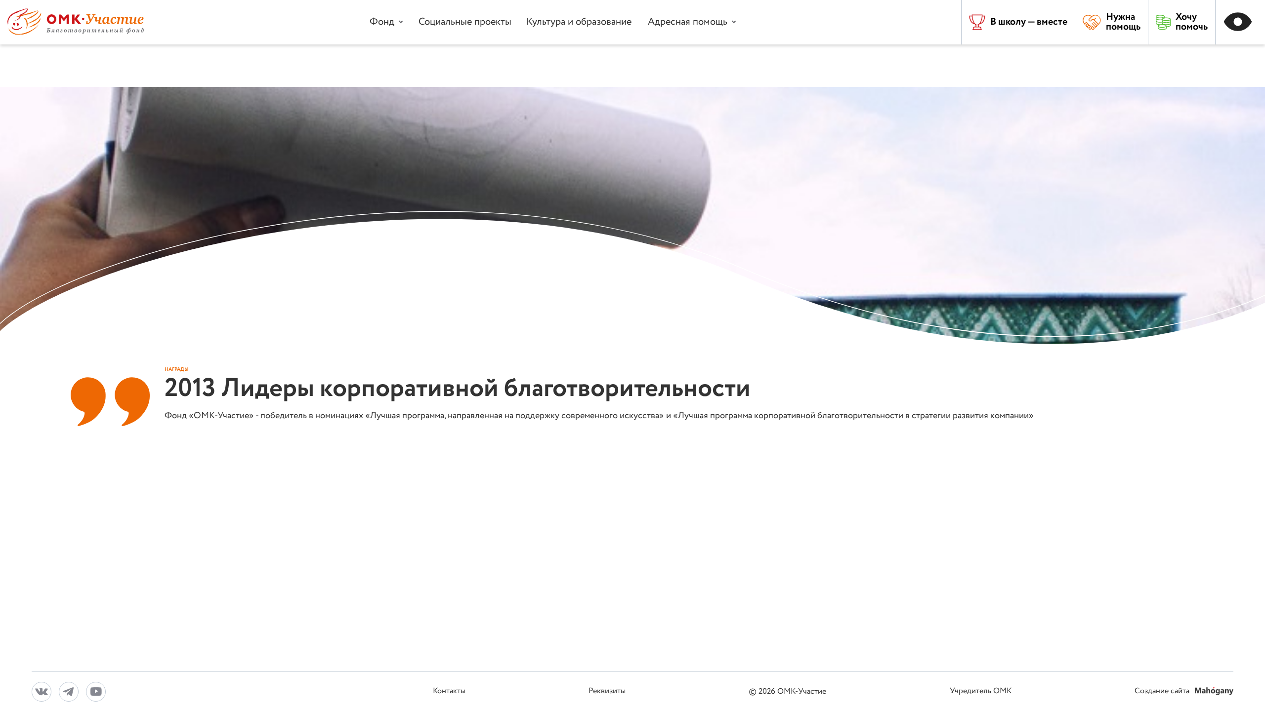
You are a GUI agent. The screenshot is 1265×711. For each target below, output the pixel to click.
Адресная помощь (687, 22)
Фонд (382, 22)
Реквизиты (607, 691)
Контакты (449, 691)
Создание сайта (1163, 691)
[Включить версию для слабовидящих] (1240, 22)
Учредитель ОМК (981, 691)
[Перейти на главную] (75, 32)
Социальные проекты (465, 22)
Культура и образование (579, 22)
